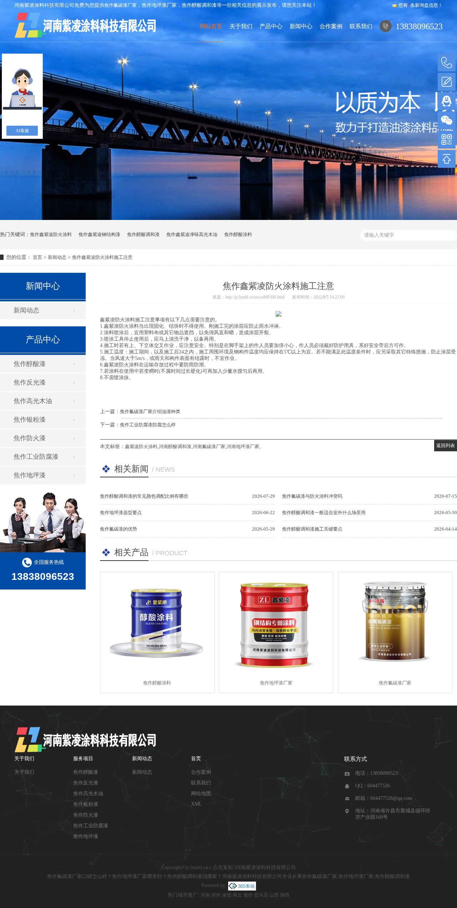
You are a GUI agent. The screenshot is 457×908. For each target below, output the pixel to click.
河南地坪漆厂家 (243, 446)
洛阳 (226, 895)
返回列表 (445, 445)
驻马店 (261, 895)
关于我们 (241, 26)
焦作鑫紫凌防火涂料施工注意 (102, 257)
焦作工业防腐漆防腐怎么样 (148, 424)
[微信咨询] (447, 120)
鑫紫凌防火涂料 (141, 446)
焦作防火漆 (30, 438)
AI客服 (22, 130)
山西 (274, 895)
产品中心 (271, 26)
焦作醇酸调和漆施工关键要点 (312, 529)
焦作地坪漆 (30, 475)
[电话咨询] (447, 62)
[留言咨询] (447, 82)
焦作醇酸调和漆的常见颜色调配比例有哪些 (144, 496)
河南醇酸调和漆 (175, 446)
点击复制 (223, 867)
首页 (37, 257)
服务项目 (83, 758)
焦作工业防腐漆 (36, 456)
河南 (205, 895)
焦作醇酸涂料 (238, 234)
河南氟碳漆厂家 (209, 446)
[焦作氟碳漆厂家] (395, 622)
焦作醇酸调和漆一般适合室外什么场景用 (324, 512)
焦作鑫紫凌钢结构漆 (99, 234)
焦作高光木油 (33, 401)
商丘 (237, 895)
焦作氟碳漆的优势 (118, 529)
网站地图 (201, 793)
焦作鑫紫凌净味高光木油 (191, 234)
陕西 (285, 895)
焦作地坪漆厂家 (276, 683)
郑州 (216, 895)
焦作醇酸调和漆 (143, 234)
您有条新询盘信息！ (420, 5)
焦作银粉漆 (30, 419)
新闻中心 (301, 26)
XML (196, 804)
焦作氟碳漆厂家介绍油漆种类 (150, 411)
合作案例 (331, 26)
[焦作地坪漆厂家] (276, 622)
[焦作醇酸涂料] (157, 622)
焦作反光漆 (30, 382)
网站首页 (211, 26)
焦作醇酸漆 (30, 363)
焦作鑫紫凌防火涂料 (51, 234)
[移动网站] (447, 140)
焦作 (248, 895)
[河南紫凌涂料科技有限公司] (85, 26)
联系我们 (361, 26)
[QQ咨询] (447, 101)
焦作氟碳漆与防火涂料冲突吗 (312, 496)
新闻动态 (57, 257)
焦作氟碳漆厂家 (120, 5)
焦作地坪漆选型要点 (121, 512)
